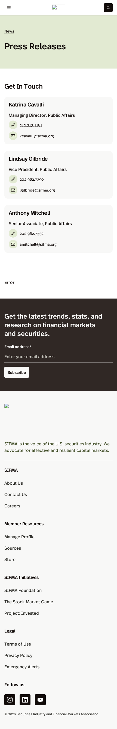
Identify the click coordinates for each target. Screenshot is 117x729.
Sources (12, 548)
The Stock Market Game (28, 601)
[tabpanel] (58, 175)
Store (10, 559)
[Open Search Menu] (108, 7)
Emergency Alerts (21, 666)
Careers (12, 506)
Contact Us (15, 494)
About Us (13, 483)
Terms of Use (17, 644)
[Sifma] (58, 7)
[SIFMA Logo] (58, 420)
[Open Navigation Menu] (8, 7)
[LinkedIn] (25, 699)
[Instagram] (9, 699)
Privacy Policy (18, 655)
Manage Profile (19, 536)
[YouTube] (40, 699)
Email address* (17, 346)
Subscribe (17, 372)
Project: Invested (21, 613)
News (9, 31)
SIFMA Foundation (23, 590)
